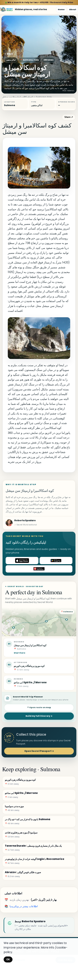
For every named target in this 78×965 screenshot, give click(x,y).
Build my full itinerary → (39, 716)
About (72, 9)
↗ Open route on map (39, 707)
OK (8, 959)
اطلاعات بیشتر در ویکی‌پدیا (24, 906)
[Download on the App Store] (22, 560)
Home (61, 9)
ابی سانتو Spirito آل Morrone (30, 682)
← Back (8, 53)
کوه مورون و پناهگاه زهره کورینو (29, 666)
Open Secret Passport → (39, 751)
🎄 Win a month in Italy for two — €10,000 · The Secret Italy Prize (39, 2)
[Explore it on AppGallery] (39, 569)
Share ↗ (68, 117)
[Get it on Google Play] (56, 560)
